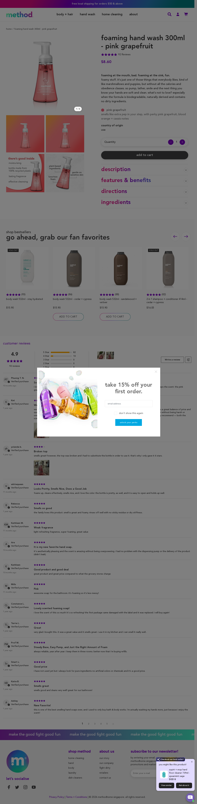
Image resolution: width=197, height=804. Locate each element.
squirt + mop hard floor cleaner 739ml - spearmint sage (179, 773)
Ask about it (184, 785)
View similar (166, 785)
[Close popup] (192, 762)
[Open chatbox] (190, 797)
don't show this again (131, 413)
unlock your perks (128, 423)
